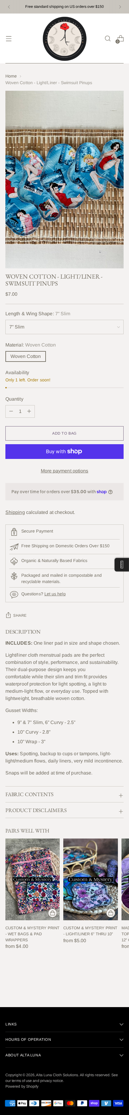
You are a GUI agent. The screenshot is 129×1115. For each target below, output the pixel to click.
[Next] (120, 7)
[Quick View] (52, 913)
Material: (30, 344)
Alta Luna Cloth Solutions (57, 1075)
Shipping (15, 512)
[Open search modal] (107, 38)
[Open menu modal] (8, 38)
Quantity (14, 399)
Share (20, 615)
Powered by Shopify (21, 1086)
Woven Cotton (25, 356)
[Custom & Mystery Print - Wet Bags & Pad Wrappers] (32, 879)
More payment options (64, 470)
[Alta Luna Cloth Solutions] (64, 38)
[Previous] (9, 7)
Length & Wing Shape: (37, 313)
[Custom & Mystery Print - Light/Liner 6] (90, 879)
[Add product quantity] (11, 411)
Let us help (55, 593)
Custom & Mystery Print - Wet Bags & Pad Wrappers (32, 934)
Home (11, 76)
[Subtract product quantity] (29, 411)
